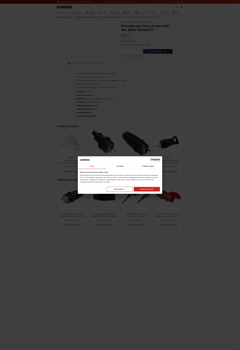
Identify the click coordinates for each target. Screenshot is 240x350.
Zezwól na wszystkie (147, 189)
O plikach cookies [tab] (148, 166)
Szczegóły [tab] (120, 166)
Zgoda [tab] (92, 166)
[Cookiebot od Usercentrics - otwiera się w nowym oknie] (152, 159)
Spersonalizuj (118, 189)
